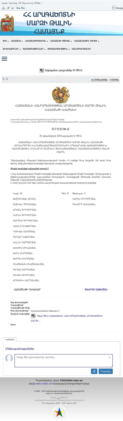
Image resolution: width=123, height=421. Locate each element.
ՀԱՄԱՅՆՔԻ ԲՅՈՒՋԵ (60, 40)
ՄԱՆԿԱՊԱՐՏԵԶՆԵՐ (81, 48)
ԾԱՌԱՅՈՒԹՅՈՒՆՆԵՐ (33, 48)
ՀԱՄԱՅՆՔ (16, 40)
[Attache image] (94, 371)
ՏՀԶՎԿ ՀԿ (64, 398)
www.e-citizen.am (44, 383)
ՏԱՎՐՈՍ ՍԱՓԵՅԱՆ (96, 289)
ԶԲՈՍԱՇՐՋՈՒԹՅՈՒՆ (58, 48)
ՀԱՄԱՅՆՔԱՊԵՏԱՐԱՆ (35, 40)
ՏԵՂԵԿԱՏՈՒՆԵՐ (11, 48)
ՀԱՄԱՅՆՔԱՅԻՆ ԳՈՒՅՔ (85, 40)
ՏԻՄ (5, 40)
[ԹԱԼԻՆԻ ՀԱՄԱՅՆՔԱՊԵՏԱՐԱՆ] (7, 22)
